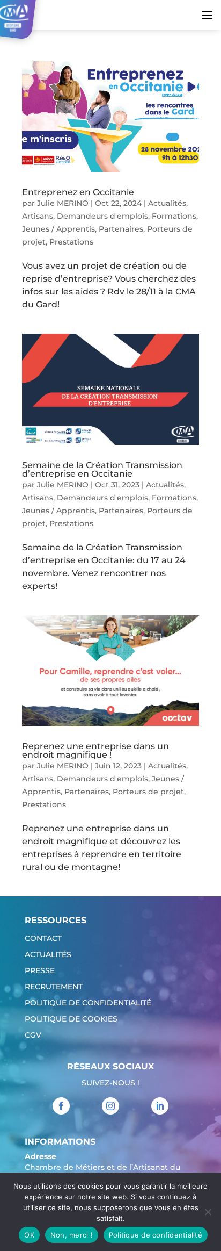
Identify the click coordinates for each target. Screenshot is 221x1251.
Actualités (167, 203)
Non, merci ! (71, 1235)
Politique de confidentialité (88, 1003)
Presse (40, 971)
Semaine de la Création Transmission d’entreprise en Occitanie (102, 469)
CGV (33, 1035)
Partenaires (121, 229)
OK (29, 1235)
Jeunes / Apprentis (58, 229)
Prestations (71, 242)
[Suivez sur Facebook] (61, 1106)
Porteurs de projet (148, 791)
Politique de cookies (71, 1019)
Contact (43, 938)
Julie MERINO (63, 203)
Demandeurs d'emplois (102, 216)
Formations (174, 216)
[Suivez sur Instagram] (110, 1106)
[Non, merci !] (207, 1211)
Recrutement (54, 987)
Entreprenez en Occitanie (78, 192)
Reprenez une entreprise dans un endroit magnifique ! (95, 750)
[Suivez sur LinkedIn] (159, 1106)
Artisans (37, 216)
